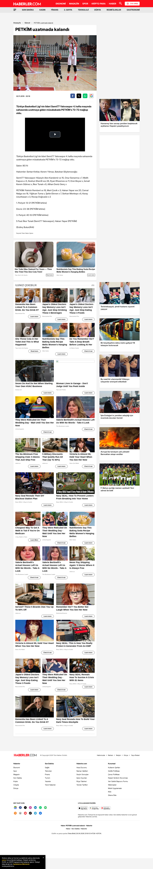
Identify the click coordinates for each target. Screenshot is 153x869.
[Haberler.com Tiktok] (30, 813)
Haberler (16, 764)
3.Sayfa (16, 785)
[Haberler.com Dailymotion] (40, 813)
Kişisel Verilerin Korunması (118, 778)
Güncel (27, 23)
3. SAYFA (68, 10)
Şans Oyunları (81, 778)
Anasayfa (17, 23)
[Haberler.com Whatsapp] (40, 808)
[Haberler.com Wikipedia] (20, 813)
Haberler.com (81, 764)
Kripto (15, 781)
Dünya (15, 788)
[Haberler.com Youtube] (25, 813)
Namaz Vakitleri (82, 771)
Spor (15, 771)
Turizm (47, 778)
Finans (47, 774)
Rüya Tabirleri (81, 781)
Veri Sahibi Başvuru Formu (118, 781)
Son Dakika (17, 778)
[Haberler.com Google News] (15, 808)
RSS (109, 792)
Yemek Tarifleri (82, 785)
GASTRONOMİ (133, 10)
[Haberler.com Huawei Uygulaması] (106, 808)
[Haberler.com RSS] (15, 813)
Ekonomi (16, 767)
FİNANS (54, 10)
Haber (68, 829)
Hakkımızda (101, 755)
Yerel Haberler (50, 785)
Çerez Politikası (114, 774)
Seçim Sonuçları (82, 774)
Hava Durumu (81, 767)
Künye (126, 755)
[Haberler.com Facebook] (20, 808)
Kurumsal (111, 764)
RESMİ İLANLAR (114, 10)
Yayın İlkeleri (135, 755)
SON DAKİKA (28, 10)
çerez (4, 860)
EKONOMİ (61, 3)
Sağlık (47, 767)
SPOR (85, 3)
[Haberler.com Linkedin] (35, 808)
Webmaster (112, 785)
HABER (112, 3)
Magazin (16, 774)
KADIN (42, 10)
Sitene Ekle (112, 795)
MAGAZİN (74, 3)
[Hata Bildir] (72, 833)
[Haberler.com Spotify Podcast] (45, 808)
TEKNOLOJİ (83, 10)
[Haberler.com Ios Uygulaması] (83, 808)
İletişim (118, 755)
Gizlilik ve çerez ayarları (60, 833)
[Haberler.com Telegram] (35, 813)
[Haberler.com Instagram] (30, 808)
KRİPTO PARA (99, 3)
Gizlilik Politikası (114, 771)
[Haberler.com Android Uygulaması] (94, 808)
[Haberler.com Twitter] (25, 808)
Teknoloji (48, 771)
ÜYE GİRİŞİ (134, 4)
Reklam (110, 755)
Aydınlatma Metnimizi (21, 864)
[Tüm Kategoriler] (14, 9)
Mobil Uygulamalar (115, 788)
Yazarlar (48, 781)
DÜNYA (97, 10)
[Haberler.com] (25, 755)
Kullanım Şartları (114, 767)
